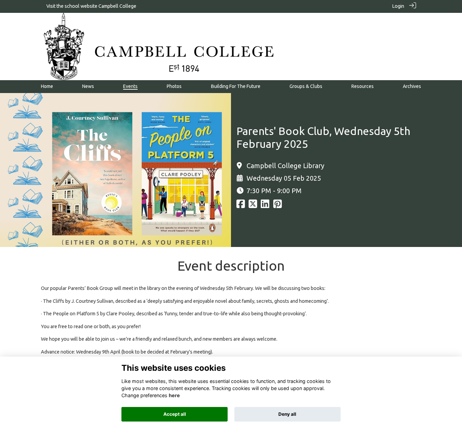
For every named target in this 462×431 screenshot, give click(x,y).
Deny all (287, 414)
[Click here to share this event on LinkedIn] (265, 205)
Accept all (174, 414)
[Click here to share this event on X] (253, 205)
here (174, 395)
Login (398, 6)
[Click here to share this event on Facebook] (240, 205)
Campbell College (117, 6)
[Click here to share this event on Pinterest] (277, 205)
